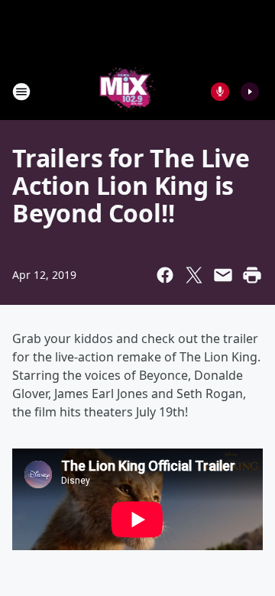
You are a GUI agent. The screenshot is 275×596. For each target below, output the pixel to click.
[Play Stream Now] (250, 92)
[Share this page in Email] (223, 275)
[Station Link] (127, 91)
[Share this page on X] (194, 275)
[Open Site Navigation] (21, 92)
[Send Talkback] (220, 92)
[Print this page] (252, 275)
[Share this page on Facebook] (165, 275)
